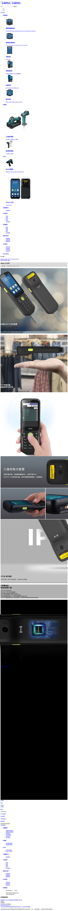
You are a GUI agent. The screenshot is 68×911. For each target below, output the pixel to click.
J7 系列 (11, 153)
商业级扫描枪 (9, 151)
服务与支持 (5, 235)
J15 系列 (16, 139)
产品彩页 (3, 666)
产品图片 (7, 666)
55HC (7, 102)
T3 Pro (24, 45)
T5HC (20, 102)
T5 (6, 45)
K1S (7, 31)
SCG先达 (7, 900)
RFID (4, 156)
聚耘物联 (16, 900)
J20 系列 (8, 139)
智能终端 (5, 15)
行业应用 (5, 213)
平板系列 (8, 56)
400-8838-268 (4, 904)
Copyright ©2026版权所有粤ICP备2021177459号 (13, 906)
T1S (10, 45)
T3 (21, 45)
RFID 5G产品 (9, 202)
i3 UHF (14, 171)
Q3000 (7, 171)
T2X (7, 205)
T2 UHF (10, 205)
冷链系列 (8, 85)
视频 (8, 260)
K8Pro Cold (16, 87)
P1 (6, 59)
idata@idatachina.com (5, 905)
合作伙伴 (8, 251)
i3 (25, 31)
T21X (19, 45)
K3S (9, 31)
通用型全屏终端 (10, 42)
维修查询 (8, 241)
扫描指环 (8, 210)
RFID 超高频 (9, 169)
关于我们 (5, 244)
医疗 (7, 220)
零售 (7, 216)
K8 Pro (20, 31)
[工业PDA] (10, 3)
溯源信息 (12, 900)
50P (26, 45)
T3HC (13, 102)
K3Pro (16, 31)
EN (4, 10)
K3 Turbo (12, 31)
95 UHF (22, 171)
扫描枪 (4, 104)
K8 (18, 31)
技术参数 (5, 260)
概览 (2, 260)
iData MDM (6, 253)
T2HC (10, 102)
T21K (16, 45)
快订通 (20, 900)
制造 (7, 218)
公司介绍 (8, 246)
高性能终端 (9, 71)
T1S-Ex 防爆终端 (17, 73)
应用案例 (5, 224)
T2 (14, 45)
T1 (7, 45)
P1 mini (8, 59)
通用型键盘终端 (10, 28)
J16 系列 (12, 139)
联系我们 (8, 248)
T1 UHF (11, 171)
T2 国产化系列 (9, 73)
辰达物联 (3, 900)
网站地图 (28, 906)
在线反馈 (8, 239)
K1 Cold (7, 87)
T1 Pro (12, 45)
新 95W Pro (29, 31)
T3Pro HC (17, 102)
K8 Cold (11, 87)
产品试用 (3, 12)
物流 (7, 217)
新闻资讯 (8, 249)
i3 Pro (24, 31)
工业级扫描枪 (9, 136)
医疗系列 (8, 99)
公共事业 (8, 221)
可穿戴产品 (5, 207)
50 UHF (18, 171)
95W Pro (34, 31)
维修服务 (8, 238)
